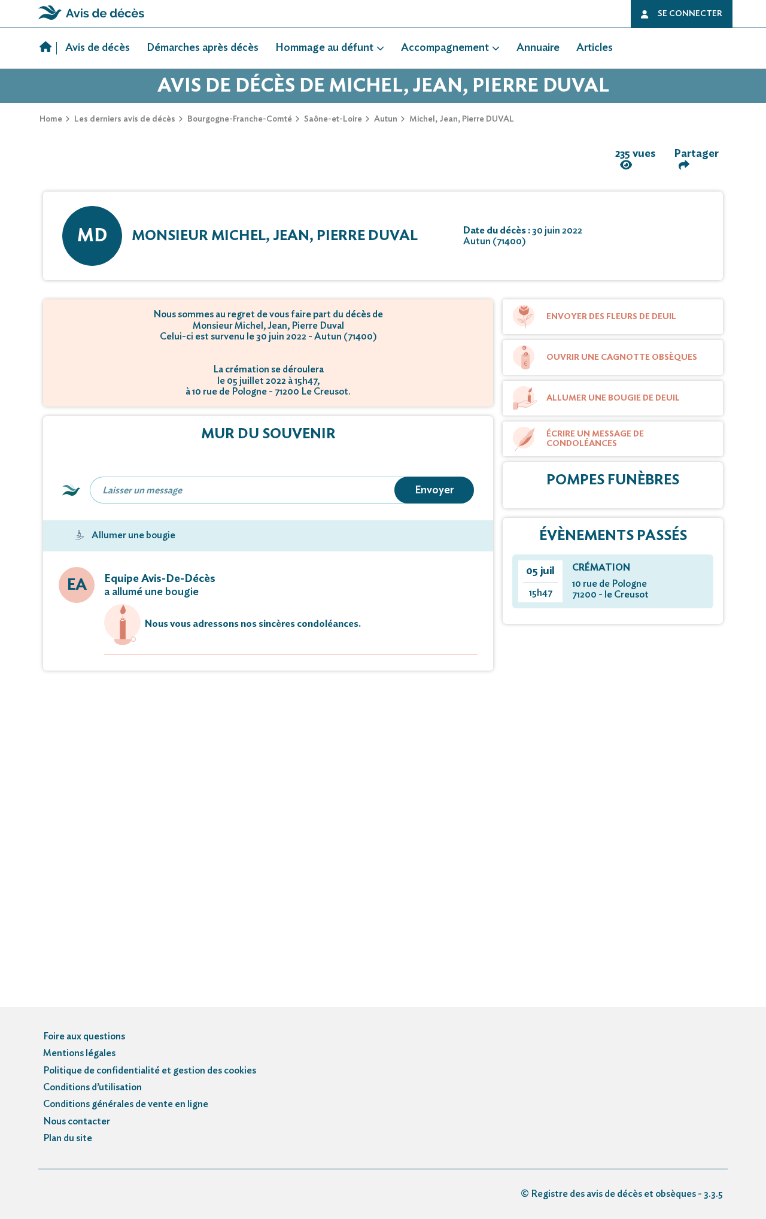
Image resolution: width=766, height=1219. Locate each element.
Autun (385, 119)
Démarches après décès (203, 48)
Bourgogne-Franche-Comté (239, 119)
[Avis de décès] (48, 48)
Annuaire (538, 48)
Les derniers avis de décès (124, 119)
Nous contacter (76, 1121)
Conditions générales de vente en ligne (125, 1104)
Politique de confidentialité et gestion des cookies (149, 1070)
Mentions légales (79, 1053)
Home (50, 119)
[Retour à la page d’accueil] (91, 20)
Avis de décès (97, 48)
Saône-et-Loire (333, 119)
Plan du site (67, 1138)
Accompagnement (445, 48)
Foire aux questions (84, 1036)
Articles (594, 48)
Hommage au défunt (324, 48)
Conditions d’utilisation (92, 1087)
